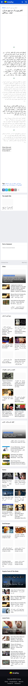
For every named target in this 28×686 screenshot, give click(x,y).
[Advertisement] (14, 31)
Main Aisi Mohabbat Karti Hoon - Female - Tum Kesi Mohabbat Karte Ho (20, 515)
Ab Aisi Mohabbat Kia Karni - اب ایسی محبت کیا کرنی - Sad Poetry (7, 514)
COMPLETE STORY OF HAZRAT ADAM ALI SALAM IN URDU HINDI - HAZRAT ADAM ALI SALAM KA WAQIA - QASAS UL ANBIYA (18, 288)
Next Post (24, 262)
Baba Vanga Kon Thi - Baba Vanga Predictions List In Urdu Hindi (7, 414)
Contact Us (10, 683)
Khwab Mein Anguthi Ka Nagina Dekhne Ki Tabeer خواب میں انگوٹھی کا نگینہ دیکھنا (18, 663)
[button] (2, 2)
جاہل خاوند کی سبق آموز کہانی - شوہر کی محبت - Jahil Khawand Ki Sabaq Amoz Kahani (20, 330)
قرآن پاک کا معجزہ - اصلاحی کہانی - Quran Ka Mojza (17, 307)
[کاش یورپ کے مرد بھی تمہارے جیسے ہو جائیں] (7, 202)
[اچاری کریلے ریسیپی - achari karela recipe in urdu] (20, 556)
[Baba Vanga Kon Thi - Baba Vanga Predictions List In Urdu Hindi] (7, 407)
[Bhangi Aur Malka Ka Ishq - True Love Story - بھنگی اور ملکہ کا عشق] (20, 340)
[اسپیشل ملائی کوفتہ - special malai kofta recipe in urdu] (7, 543)
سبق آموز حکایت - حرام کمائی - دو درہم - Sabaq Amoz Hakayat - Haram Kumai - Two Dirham (7, 330)
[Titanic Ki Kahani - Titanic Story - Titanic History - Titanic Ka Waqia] (7, 376)
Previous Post (4, 262)
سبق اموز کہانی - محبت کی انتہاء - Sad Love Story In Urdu (17, 610)
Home (4, 7)
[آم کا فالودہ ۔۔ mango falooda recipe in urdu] (7, 529)
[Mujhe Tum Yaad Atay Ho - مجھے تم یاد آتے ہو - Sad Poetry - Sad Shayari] (7, 476)
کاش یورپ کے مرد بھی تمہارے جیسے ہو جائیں (12, 185)
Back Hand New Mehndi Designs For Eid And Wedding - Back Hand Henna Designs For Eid (17, 639)
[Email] (15, 190)
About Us (21, 681)
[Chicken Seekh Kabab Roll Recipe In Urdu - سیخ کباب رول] (7, 556)
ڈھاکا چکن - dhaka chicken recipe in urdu (20, 536)
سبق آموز (19, 183)
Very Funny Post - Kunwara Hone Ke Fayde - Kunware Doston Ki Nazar (18, 462)
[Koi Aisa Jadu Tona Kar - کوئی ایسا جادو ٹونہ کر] (7, 492)
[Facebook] (3, 190)
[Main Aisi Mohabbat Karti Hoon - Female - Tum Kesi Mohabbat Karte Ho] (20, 507)
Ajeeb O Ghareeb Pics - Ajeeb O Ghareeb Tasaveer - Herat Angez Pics (20, 414)
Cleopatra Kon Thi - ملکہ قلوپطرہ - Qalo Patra (7, 398)
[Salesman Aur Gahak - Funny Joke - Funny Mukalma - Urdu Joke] (6, 456)
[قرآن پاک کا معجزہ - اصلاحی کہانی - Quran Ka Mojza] (6, 308)
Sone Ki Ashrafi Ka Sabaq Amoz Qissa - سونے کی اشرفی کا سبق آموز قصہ (20, 362)
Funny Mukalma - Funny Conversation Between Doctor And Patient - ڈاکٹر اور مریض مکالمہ (18, 449)
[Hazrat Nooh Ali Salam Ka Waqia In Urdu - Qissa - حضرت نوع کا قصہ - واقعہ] (6, 295)
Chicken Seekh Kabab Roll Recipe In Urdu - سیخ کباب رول (7, 564)
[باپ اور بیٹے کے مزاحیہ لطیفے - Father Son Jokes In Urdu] (6, 442)
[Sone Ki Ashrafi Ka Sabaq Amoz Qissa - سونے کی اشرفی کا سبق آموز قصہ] (20, 354)
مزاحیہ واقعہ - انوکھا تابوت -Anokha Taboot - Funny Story (12, 435)
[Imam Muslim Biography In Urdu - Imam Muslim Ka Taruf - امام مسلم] (6, 302)
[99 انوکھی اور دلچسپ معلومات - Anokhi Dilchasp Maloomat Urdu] (20, 392)
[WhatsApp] (9, 190)
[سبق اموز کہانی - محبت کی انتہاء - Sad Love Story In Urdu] (6, 610)
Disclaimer (18, 683)
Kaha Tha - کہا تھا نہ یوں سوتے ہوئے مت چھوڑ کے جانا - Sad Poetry (20, 499)
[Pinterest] (12, 190)
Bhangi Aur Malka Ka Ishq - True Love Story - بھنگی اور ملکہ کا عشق (20, 347)
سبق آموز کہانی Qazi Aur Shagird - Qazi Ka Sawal (7, 346)
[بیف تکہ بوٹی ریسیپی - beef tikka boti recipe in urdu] (20, 543)
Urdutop (18, 679)
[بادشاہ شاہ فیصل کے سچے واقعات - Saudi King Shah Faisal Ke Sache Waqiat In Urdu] (20, 376)
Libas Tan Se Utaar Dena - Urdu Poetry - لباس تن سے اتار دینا (20, 482)
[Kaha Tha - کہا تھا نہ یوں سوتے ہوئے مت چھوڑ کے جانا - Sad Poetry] (20, 492)
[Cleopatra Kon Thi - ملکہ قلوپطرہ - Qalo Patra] (7, 392)
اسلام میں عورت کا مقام (12, 7)
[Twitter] (6, 190)
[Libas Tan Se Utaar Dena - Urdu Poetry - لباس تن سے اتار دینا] (20, 476)
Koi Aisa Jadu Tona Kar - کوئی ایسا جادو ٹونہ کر (7, 498)
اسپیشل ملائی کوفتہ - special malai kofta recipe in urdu (7, 549)
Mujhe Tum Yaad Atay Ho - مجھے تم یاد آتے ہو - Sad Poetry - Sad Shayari (7, 484)
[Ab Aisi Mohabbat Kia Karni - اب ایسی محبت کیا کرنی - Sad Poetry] (7, 507)
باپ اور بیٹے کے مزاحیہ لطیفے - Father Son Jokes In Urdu (18, 441)
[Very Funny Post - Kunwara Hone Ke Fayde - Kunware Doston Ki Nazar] (6, 462)
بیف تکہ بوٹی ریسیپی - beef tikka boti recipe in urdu (20, 549)
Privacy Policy (13, 681)
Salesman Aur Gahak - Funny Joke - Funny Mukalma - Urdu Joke (17, 456)
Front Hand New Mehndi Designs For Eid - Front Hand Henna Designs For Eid (14, 631)
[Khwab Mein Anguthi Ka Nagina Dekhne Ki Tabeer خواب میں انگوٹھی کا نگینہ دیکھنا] (6, 662)
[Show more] (18, 190)
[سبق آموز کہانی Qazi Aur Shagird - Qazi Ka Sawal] (7, 340)
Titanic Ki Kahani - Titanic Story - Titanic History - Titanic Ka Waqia (7, 383)
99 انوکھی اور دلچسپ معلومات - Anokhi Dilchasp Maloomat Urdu (20, 399)
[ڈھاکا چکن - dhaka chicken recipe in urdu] (20, 529)
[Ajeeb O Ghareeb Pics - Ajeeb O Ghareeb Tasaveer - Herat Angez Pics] (20, 407)
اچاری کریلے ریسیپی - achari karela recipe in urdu (20, 563)
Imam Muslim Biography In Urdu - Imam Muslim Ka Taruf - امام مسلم (18, 302)
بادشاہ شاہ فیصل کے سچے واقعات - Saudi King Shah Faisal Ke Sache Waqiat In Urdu (13, 279)
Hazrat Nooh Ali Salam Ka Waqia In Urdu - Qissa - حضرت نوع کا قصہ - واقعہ (18, 295)
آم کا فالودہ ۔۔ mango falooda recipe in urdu (6, 536)
